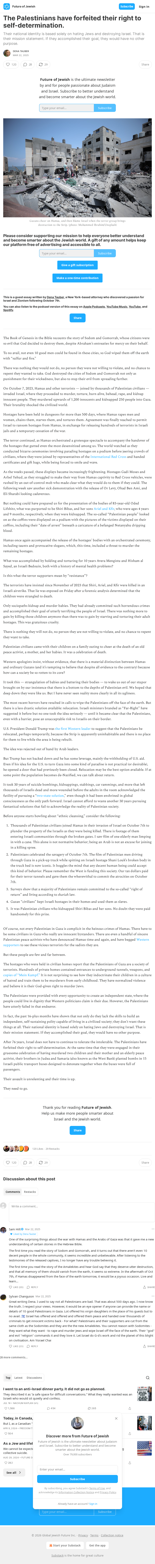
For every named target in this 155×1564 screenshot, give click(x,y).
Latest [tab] (18, 1378)
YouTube (135, 306)
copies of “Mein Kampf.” (21, 975)
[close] (116, 1418)
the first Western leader (73, 728)
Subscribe (126, 6)
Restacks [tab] (30, 1192)
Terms (94, 1535)
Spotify (8, 310)
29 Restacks (53, 1149)
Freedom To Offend (32, 1428)
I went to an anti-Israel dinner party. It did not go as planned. (54, 1389)
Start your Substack (67, 1545)
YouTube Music (116, 306)
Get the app (97, 1545)
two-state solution (50, 795)
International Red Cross (108, 456)
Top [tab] (8, 1378)
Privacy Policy (108, 1492)
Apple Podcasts (94, 306)
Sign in (144, 6)
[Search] (148, 1378)
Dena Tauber (21, 51)
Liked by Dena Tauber (25, 1233)
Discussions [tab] (34, 1378)
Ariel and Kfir (104, 508)
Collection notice (112, 1535)
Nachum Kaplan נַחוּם (25, 1403)
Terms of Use (97, 1488)
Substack (57, 1555)
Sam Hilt (15, 1229)
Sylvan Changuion (21, 1296)
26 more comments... (14, 1357)
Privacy (83, 1535)
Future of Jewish (32, 1457)
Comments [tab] (13, 1192)
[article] (77, 1399)
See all (11, 1472)
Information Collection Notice (76, 1492)
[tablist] (20, 1192)
